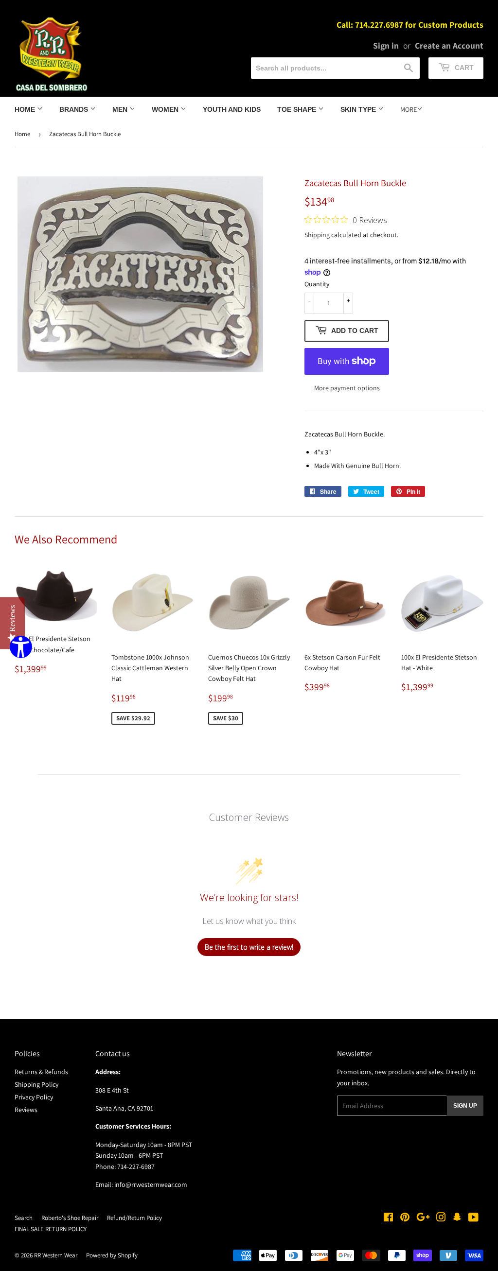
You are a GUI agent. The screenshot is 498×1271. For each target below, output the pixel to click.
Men (120, 109)
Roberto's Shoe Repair (69, 1218)
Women (166, 109)
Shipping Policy (36, 1084)
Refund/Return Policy (134, 1218)
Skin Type (359, 109)
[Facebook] (388, 1218)
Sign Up (465, 1105)
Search (24, 1218)
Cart (463, 67)
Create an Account (449, 45)
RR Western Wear (55, 1255)
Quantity (316, 283)
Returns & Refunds (41, 1071)
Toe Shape (297, 109)
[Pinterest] (405, 1218)
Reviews (26, 1109)
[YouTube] (473, 1218)
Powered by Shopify (112, 1255)
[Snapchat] (457, 1218)
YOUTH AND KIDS (232, 109)
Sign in (386, 45)
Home (26, 109)
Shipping (317, 234)
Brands (74, 109)
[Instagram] (441, 1218)
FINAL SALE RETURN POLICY (51, 1229)
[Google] (423, 1218)
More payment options (347, 387)
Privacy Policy (34, 1097)
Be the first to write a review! (249, 947)
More (408, 109)
